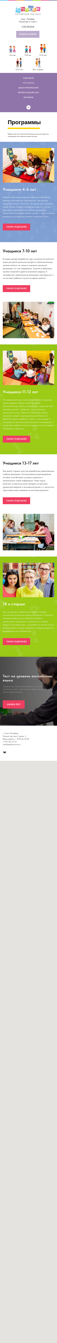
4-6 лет (13, 55)
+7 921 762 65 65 (27, 26)
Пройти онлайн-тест (28, 93)
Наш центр (28, 78)
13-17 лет (19, 69)
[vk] (28, 107)
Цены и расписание (28, 88)
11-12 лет (43, 55)
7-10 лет (27, 55)
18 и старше (38, 69)
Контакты (28, 97)
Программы (28, 83)
